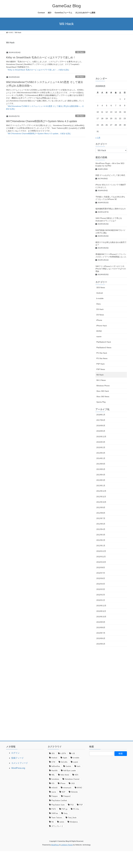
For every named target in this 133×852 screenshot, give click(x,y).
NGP (63, 792)
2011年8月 (100, 567)
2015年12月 (101, 437)
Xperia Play (101, 402)
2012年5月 (100, 524)
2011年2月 (100, 595)
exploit (75, 762)
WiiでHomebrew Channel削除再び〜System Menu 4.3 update (41, 121)
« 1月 (97, 138)
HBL (53, 775)
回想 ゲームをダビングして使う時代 (110, 175)
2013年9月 (100, 464)
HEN (76, 775)
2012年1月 (100, 546)
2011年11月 (101, 557)
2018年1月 (100, 415)
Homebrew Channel (72, 779)
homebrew (55, 779)
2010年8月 (100, 627)
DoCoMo (64, 762)
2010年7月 (100, 633)
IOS (52, 783)
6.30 (73, 753)
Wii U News (101, 380)
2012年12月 (101, 491)
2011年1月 (100, 600)
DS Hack (100, 309)
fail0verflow (55, 766)
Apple (65, 758)
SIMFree (54, 813)
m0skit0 (54, 788)
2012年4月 (100, 529)
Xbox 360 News (102, 396)
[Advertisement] (114, 57)
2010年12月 (101, 606)
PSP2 (53, 809)
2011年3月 (100, 589)
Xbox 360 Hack (102, 391)
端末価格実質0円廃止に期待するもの (110, 209)
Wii (52, 822)
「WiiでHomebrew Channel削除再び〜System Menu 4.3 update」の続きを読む (38, 133)
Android (99, 293)
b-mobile (100, 298)
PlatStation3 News (103, 347)
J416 (73, 783)
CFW (53, 762)
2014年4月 (100, 453)
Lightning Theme (67, 845)
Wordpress (74, 822)
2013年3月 (100, 480)
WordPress (55, 845)
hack (78, 766)
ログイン (15, 753)
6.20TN (63, 753)
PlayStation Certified (59, 800)
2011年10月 (101, 562)
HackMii (54, 771)
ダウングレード (57, 826)
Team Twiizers (56, 818)
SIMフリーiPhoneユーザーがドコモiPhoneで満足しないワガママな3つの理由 (110, 268)
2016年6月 (100, 426)
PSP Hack (100, 364)
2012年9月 (100, 507)
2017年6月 (100, 420)
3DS (53, 753)
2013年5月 (100, 469)
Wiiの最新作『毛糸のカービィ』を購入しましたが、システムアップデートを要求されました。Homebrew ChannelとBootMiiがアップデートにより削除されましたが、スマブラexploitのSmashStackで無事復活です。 (44, 64)
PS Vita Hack (101, 353)
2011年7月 (100, 573)
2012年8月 (100, 513)
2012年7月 (100, 518)
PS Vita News (101, 358)
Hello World (64, 775)
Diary (98, 304)
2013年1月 (100, 486)
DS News (100, 315)
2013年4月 (100, 475)
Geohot (68, 766)
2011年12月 (101, 551)
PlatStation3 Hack (103, 342)
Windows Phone (103, 386)
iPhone (99, 320)
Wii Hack (80, 52)
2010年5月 (100, 644)
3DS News (100, 287)
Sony (66, 813)
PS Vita (76, 809)
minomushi (67, 788)
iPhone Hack (101, 326)
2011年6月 (100, 578)
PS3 (72, 805)
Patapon (54, 796)
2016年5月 (100, 431)
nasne (98, 336)
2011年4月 (100, 584)
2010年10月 (101, 617)
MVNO (99, 331)
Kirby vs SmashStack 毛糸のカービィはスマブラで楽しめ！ (41, 57)
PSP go (64, 809)
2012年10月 (101, 502)
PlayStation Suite (58, 805)
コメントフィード (19, 763)
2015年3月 (100, 442)
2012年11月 (101, 497)
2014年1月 (100, 458)
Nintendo (74, 792)
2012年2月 (100, 540)
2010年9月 (100, 622)
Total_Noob (72, 818)
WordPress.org (18, 768)
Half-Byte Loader (69, 771)
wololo (61, 822)
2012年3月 (100, 535)
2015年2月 (100, 447)
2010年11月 (101, 611)
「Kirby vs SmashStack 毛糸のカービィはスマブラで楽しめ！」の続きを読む (37, 70)
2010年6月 (100, 638)
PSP (81, 805)
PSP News (100, 369)
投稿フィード (17, 758)
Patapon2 (67, 796)
